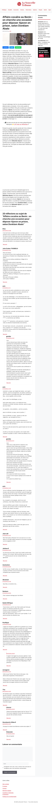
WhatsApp (18, 47)
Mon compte (6, 784)
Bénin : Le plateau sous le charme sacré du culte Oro (44, 44)
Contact (5, 788)
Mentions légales (7, 790)
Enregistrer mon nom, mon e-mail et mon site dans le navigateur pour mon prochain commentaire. (17, 767)
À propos (5, 786)
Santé (45, 9)
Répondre (5, 244)
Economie (16, 9)
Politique (4, 9)
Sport (50, 9)
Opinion (35, 9)
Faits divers (28, 9)
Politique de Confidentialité (9, 796)
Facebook (6, 47)
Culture (22, 9)
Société (10, 9)
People (40, 9)
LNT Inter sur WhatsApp (21, 124)
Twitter (11, 47)
